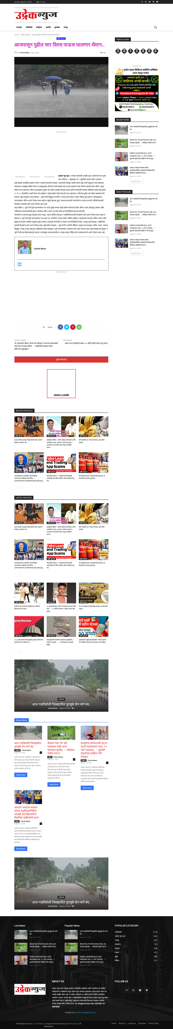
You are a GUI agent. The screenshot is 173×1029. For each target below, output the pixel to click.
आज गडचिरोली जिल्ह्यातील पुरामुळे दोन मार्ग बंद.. (61, 704)
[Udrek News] (16, 52)
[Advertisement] (107, 15)
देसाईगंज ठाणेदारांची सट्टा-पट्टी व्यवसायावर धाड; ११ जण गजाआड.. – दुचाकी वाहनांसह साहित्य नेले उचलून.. (94, 750)
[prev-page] (16, 487)
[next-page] (20, 487)
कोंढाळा (50, 757)
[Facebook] (142, 2)
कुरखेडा (17, 821)
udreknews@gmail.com (85, 1012)
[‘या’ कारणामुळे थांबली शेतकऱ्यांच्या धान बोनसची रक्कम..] (93, 593)
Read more (20, 775)
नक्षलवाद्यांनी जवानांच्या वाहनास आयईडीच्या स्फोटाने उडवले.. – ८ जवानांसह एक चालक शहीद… (60, 642)
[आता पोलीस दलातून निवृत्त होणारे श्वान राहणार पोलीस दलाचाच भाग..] (29, 426)
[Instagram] (145, 2)
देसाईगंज (83, 760)
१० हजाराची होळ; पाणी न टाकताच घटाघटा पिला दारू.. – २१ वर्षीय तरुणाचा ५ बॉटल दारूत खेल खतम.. (61, 608)
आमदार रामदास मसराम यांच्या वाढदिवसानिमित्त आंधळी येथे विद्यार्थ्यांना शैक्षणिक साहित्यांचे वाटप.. (27, 812)
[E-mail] (19, 265)
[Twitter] (149, 2)
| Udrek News (38, 1023)
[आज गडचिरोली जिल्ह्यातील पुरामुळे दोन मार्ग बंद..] (61, 686)
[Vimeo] (153, 2)
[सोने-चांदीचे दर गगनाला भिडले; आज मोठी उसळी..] (93, 426)
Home (16, 34)
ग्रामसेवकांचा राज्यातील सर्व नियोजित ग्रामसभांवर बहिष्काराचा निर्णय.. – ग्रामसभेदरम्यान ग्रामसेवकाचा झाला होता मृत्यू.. (29, 478)
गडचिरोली (61, 699)
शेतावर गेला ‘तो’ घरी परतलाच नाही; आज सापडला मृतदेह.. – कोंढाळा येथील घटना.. (60, 748)
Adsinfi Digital (71, 1023)
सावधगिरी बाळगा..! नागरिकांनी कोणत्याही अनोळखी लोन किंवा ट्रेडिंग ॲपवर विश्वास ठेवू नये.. (60, 478)
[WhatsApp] (79, 327)
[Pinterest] (73, 327)
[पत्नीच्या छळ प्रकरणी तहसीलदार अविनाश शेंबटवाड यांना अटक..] (29, 593)
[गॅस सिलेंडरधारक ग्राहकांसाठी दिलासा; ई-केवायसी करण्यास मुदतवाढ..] (93, 462)
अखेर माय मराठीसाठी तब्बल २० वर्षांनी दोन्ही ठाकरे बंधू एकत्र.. (86, 343)
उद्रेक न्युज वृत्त (25, 34)
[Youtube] (157, 2)
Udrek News (24, 53)
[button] (155, 27)
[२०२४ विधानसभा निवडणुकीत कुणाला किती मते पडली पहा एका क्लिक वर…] (29, 626)
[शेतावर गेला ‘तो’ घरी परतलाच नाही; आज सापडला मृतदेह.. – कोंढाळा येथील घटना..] (61, 733)
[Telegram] (140, 990)
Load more (136, 181)
